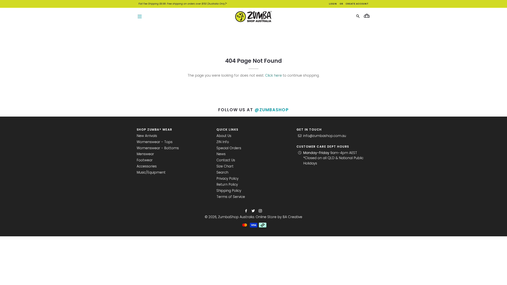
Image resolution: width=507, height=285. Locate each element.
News (221, 154)
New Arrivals (147, 135)
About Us (223, 135)
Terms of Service (230, 196)
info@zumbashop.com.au (324, 135)
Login (333, 4)
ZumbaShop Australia (236, 217)
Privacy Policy (227, 178)
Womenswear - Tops (154, 142)
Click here (273, 75)
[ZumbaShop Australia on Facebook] (246, 211)
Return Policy (227, 184)
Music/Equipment (151, 172)
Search (222, 172)
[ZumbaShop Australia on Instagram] (261, 211)
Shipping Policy (228, 190)
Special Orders (228, 148)
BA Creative (292, 217)
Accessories (147, 166)
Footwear (145, 160)
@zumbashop (272, 110)
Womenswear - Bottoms (158, 148)
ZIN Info (222, 142)
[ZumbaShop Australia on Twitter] (254, 211)
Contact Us (225, 160)
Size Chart (224, 166)
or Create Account (354, 4)
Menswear (145, 154)
